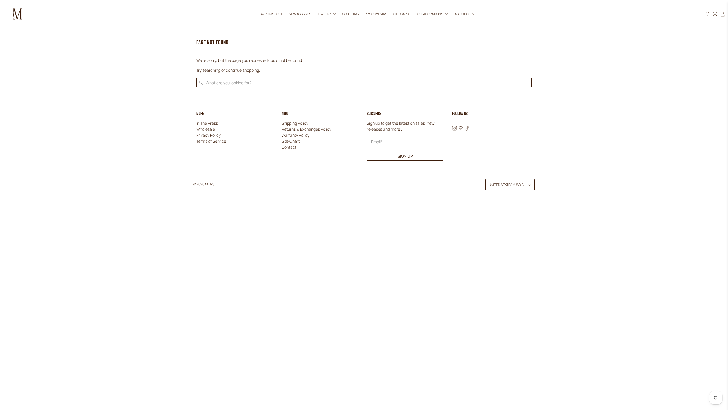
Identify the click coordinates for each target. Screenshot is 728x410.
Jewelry (324, 13)
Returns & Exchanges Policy (306, 129)
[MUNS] (17, 14)
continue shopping (242, 70)
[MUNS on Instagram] (454, 129)
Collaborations (429, 13)
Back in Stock (271, 13)
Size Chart (291, 141)
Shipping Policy (295, 123)
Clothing (350, 13)
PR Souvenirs (376, 13)
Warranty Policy (295, 135)
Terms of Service (211, 141)
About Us (462, 13)
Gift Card (401, 13)
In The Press (207, 123)
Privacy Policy (208, 135)
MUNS (209, 184)
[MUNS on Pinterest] (460, 129)
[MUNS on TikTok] (467, 129)
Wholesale (205, 129)
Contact (289, 147)
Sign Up (405, 156)
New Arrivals (300, 13)
